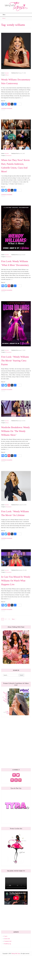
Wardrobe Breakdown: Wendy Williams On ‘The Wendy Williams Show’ (15, 431)
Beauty (7, 74)
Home (3, 18)
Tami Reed (7, 72)
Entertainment (8, 155)
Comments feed (7, 941)
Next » (13, 619)
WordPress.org (7, 943)
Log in (5, 936)
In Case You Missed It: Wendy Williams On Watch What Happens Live (15, 580)
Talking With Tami (15, 953)
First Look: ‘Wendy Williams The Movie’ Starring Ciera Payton (15, 360)
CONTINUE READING (6, 108)
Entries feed (7, 938)
